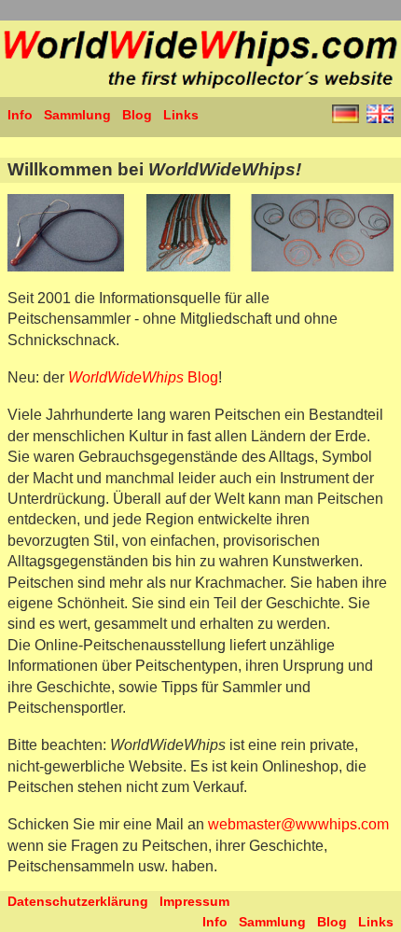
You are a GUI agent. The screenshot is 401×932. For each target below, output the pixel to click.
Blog (137, 114)
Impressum (194, 901)
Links (181, 114)
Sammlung (77, 114)
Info (20, 114)
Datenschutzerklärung (77, 901)
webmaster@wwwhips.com (298, 824)
